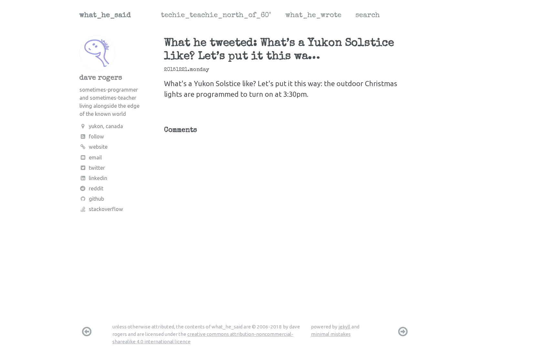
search (368, 15)
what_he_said (105, 15)
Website (98, 147)
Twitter (97, 168)
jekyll (344, 326)
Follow (96, 136)
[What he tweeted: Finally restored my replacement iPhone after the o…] (403, 331)
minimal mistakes (331, 334)
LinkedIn (98, 178)
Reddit (96, 188)
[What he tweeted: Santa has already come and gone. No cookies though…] (86, 331)
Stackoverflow (106, 209)
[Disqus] (287, 218)
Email (95, 157)
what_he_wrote (313, 15)
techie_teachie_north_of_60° (216, 15)
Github (96, 199)
